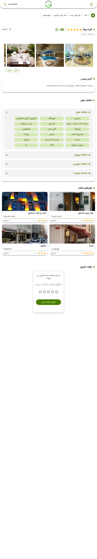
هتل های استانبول (60, 15)
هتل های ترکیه (75, 15)
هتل (85, 15)
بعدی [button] (9, 70)
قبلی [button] (15, 70)
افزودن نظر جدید (48, 302)
